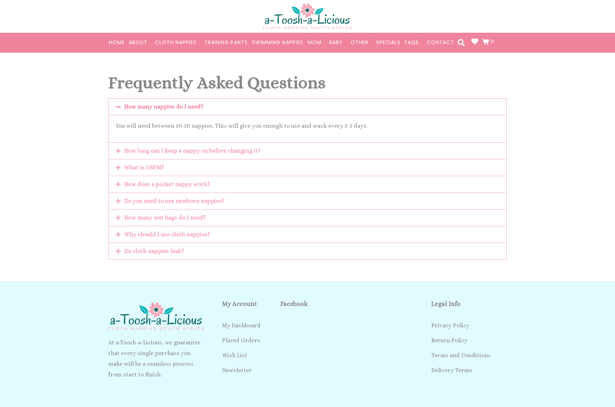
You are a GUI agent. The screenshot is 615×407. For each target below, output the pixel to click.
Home (117, 42)
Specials (388, 42)
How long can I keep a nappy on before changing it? (192, 150)
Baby (336, 42)
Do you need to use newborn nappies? (174, 200)
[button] (307, 107)
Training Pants (226, 42)
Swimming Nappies (277, 42)
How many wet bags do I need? (165, 217)
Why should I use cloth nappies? (167, 234)
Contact (440, 42)
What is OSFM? (144, 167)
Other (359, 42)
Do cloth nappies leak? (154, 251)
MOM (314, 42)
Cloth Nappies (175, 42)
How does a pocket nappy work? (167, 184)
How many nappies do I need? (163, 106)
